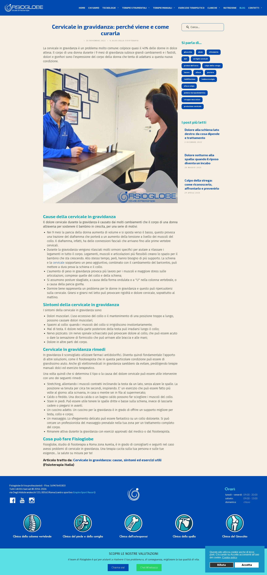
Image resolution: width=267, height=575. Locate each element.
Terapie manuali (162, 7)
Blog (242, 7)
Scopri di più (32, 513)
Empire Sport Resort (84, 492)
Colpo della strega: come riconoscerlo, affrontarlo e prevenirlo (202, 184)
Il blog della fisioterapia (124, 41)
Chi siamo (93, 7)
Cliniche (212, 7)
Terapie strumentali (134, 7)
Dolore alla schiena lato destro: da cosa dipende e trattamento (202, 134)
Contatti (253, 7)
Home (82, 7)
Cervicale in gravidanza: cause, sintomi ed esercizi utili (117, 460)
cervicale (58, 262)
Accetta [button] (247, 565)
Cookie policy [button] (229, 557)
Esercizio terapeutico (191, 7)
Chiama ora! (118, 567)
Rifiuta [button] (221, 565)
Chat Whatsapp (149, 567)
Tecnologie (109, 7)
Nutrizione (229, 7)
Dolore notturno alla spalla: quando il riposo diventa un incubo (201, 159)
